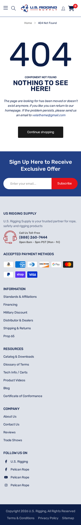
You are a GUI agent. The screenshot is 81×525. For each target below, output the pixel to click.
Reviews (9, 432)
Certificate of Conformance (22, 396)
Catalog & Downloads (18, 357)
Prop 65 (8, 336)
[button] (13, 8)
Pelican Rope (20, 469)
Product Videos (14, 380)
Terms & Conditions (20, 518)
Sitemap (68, 518)
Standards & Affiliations (20, 297)
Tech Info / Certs (15, 372)
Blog (6, 388)
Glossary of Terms (16, 364)
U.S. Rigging (19, 462)
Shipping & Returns (17, 328)
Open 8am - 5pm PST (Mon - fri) (39, 242)
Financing (10, 305)
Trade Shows (12, 440)
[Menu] (6, 8)
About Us (9, 416)
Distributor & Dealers (18, 320)
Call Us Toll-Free (29, 232)
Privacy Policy (48, 518)
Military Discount (15, 312)
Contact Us (11, 424)
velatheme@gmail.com (48, 115)
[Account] (63, 8)
